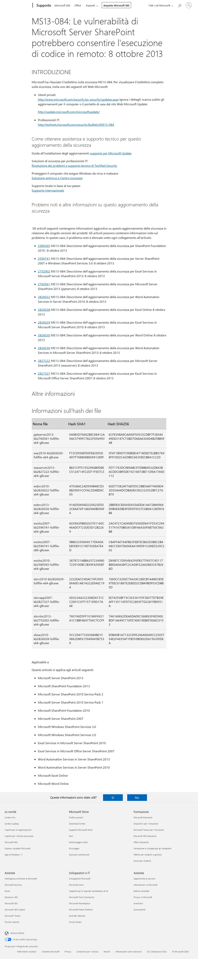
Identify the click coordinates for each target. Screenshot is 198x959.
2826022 (44, 297)
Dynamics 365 (11, 897)
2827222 (44, 361)
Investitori (138, 903)
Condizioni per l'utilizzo (87, 951)
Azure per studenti (142, 860)
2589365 (44, 246)
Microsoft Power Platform (81, 909)
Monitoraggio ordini (78, 842)
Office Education (141, 842)
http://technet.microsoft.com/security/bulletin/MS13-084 (76, 125)
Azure (7, 891)
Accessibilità (139, 909)
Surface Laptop (12, 823)
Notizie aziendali (141, 891)
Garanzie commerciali (79, 854)
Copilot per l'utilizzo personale (19, 836)
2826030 (44, 335)
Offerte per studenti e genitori (148, 854)
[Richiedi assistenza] (179, 5)
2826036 (44, 348)
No (137, 797)
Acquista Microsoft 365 (116, 5)
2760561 (44, 284)
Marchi (107, 951)
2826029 (44, 322)
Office (77, 5)
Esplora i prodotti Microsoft (17, 848)
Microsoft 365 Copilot (15, 909)
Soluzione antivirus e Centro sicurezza (57, 178)
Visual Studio (75, 921)
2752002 (44, 271)
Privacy (68, 951)
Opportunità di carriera (144, 878)
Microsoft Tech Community (81, 897)
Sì (113, 797)
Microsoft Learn (76, 884)
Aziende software (77, 915)
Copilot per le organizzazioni (18, 829)
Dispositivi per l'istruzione (146, 823)
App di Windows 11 (14, 854)
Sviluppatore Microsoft (79, 878)
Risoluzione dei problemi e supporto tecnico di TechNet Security (74, 166)
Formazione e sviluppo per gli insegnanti (153, 848)
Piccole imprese (12, 921)
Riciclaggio (74, 848)
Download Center (77, 823)
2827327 (44, 373)
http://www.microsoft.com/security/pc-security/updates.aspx (78, 99)
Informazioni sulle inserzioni (128, 951)
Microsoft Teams (12, 915)
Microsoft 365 (62, 5)
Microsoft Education (143, 817)
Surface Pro (10, 817)
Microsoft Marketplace (79, 903)
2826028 (44, 310)
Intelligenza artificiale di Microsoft (21, 878)
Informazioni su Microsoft (145, 884)
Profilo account (76, 817)
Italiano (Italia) (17, 933)
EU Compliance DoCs (157, 951)
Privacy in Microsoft (143, 897)
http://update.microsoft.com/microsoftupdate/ (69, 112)
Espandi (90, 5)
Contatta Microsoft (50, 951)
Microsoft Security (13, 884)
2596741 (44, 258)
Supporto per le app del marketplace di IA (88, 891)
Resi (71, 836)
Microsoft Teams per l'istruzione (149, 829)
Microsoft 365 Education (145, 836)
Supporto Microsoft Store (81, 829)
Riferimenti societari (26, 951)
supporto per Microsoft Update (110, 153)
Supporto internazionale (48, 190)
